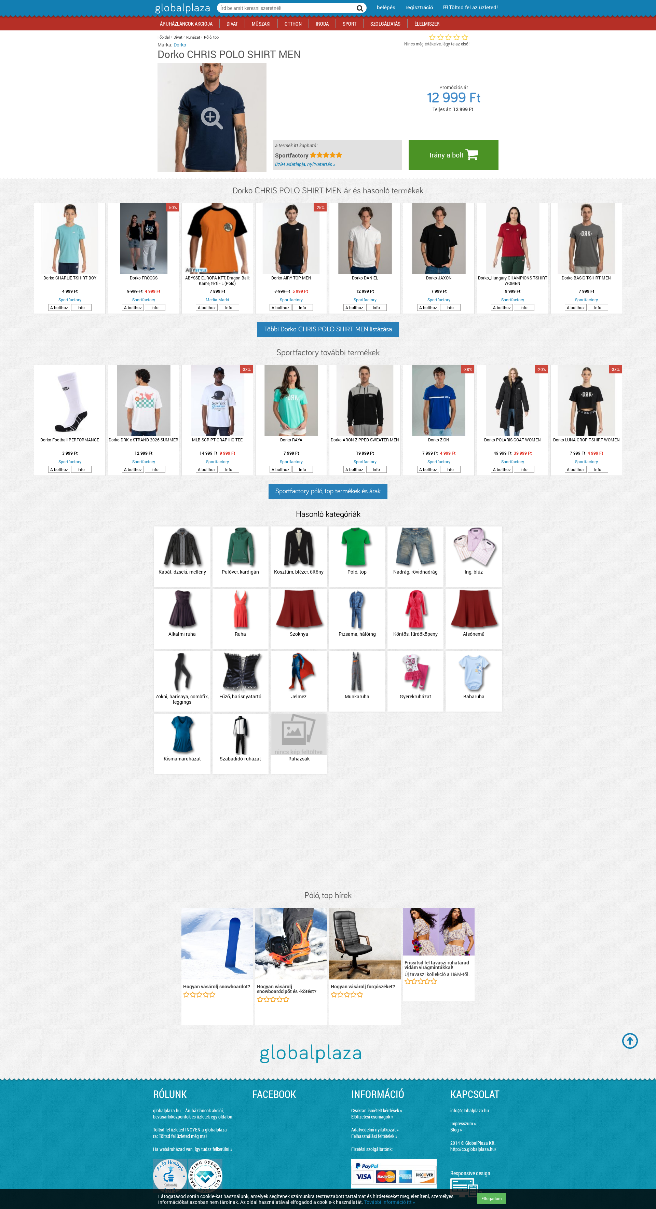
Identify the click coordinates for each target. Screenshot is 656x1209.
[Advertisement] (328, 833)
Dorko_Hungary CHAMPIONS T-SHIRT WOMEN (512, 280)
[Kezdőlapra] (182, 13)
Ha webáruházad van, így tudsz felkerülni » (192, 1149)
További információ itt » (389, 1202)
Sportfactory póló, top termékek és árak (328, 491)
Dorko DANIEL (365, 277)
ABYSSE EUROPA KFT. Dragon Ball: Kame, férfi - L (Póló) (217, 280)
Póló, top (211, 37)
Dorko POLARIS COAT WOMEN (512, 439)
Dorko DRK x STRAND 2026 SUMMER (143, 439)
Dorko (180, 44)
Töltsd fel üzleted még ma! (183, 1136)
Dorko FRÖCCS (144, 277)
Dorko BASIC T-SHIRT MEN (586, 277)
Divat (178, 37)
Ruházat (193, 37)
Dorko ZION (438, 439)
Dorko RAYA (291, 439)
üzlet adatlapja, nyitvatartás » (305, 164)
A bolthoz (59, 307)
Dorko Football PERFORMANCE (69, 439)
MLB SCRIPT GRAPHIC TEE (217, 439)
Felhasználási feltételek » (374, 1136)
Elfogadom (491, 1198)
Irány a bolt (447, 154)
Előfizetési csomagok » (372, 1116)
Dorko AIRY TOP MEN (291, 277)
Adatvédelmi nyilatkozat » (375, 1129)
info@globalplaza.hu (469, 1110)
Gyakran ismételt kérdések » (376, 1110)
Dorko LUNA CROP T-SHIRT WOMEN (586, 439)
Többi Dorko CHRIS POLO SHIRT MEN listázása (328, 329)
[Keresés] (360, 8)
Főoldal (164, 37)
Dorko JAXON (439, 277)
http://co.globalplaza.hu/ (473, 1149)
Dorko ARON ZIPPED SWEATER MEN (365, 439)
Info (81, 307)
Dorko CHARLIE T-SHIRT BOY (69, 277)
